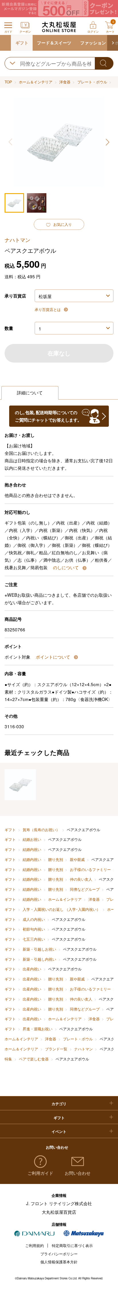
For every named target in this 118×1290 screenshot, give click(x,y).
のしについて (66, 567)
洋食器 (64, 82)
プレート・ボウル (92, 82)
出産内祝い (32, 969)
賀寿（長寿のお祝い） (41, 829)
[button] (112, 43)
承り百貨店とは (48, 309)
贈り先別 (55, 859)
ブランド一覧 (56, 1049)
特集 (8, 1059)
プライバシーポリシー (59, 1253)
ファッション (93, 43)
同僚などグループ (85, 889)
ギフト (21, 43)
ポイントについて (53, 656)
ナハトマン (83, 1049)
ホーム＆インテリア (35, 82)
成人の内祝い (34, 919)
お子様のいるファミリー (90, 869)
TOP (8, 82)
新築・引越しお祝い (39, 949)
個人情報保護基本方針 (59, 1261)
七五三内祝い (34, 939)
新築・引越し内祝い (39, 959)
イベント (59, 1131)
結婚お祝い (32, 839)
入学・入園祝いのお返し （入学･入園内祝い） (61, 909)
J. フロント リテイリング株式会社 (59, 1203)
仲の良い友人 (81, 879)
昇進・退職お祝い (37, 1028)
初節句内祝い (34, 929)
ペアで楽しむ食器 (34, 1059)
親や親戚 (77, 859)
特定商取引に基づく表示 (72, 1245)
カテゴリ (59, 1103)
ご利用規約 (34, 1245)
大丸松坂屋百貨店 (59, 1212)
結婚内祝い (32, 849)
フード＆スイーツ (54, 43)
